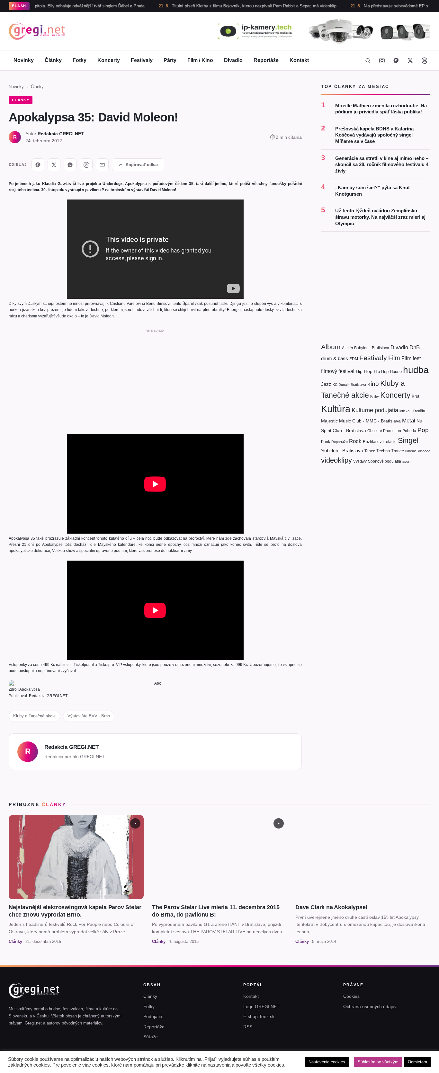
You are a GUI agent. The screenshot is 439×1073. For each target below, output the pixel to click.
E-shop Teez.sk (258, 1016)
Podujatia (152, 1016)
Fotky (79, 60)
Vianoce (424, 451)
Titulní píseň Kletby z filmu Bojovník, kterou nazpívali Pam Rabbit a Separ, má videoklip (227, 6)
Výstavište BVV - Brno (88, 716)
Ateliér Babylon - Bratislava (365, 348)
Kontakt (299, 60)
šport (406, 461)
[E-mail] (102, 164)
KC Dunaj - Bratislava (349, 384)
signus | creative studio (408, 1064)
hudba (416, 370)
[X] (54, 164)
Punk (325, 441)
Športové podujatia (384, 461)
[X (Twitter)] (410, 60)
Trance (397, 450)
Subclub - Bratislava (342, 450)
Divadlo (233, 60)
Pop (423, 430)
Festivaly (142, 60)
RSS (247, 1026)
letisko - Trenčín (412, 411)
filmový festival (337, 371)
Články (53, 60)
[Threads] (424, 60)
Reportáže (266, 60)
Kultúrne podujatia (375, 410)
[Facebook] (396, 60)
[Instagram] (382, 60)
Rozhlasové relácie (380, 441)
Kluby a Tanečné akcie (34, 716)
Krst (415, 396)
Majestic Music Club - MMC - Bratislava (361, 420)
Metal (408, 421)
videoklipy (336, 460)
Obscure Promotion (384, 431)
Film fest (411, 358)
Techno (383, 450)
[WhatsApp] (70, 164)
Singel (408, 441)
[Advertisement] (155, 380)
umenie (411, 451)
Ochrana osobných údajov (370, 1006)
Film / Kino (200, 60)
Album (331, 346)
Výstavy (360, 461)
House (396, 371)
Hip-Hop (364, 371)
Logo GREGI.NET (261, 1006)
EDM (353, 359)
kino (373, 383)
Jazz (326, 384)
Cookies (351, 996)
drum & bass (334, 358)
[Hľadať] (368, 60)
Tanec (369, 451)
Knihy (374, 396)
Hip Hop (381, 371)
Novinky (23, 60)
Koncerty (108, 60)
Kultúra (335, 408)
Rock (355, 441)
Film (394, 357)
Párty (170, 60)
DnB (414, 347)
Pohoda (409, 431)
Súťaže (150, 1036)
